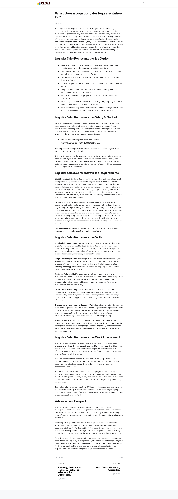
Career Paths (61, 463)
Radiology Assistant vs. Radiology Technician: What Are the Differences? (69, 471)
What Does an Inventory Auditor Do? (108, 468)
